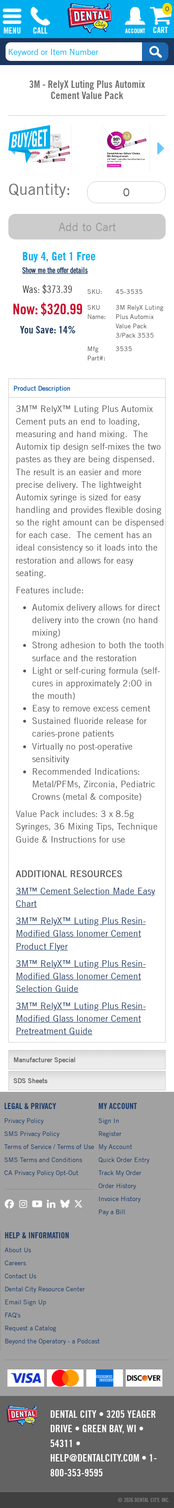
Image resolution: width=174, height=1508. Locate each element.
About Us (18, 1250)
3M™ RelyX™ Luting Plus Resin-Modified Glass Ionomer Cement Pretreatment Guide (81, 1018)
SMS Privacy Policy (31, 1133)
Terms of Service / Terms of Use (49, 1146)
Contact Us (20, 1276)
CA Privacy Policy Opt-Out (41, 1172)
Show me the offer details (55, 270)
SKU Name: (96, 311)
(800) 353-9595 (40, 22)
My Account (135, 22)
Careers (15, 1263)
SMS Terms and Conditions (43, 1159)
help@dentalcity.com (94, 1458)
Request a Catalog (30, 1328)
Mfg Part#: (96, 353)
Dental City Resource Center (45, 1289)
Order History (117, 1185)
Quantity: (39, 189)
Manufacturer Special (44, 1059)
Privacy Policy (24, 1120)
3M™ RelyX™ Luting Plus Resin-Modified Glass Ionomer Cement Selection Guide (81, 976)
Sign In (108, 1120)
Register (110, 1133)
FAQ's (12, 1315)
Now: (25, 309)
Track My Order (120, 1172)
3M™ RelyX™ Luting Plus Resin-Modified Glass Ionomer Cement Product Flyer (81, 933)
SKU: (94, 291)
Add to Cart (87, 226)
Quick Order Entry (123, 1159)
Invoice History (119, 1198)
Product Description (42, 388)
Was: (31, 290)
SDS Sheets (30, 1080)
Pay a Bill (111, 1212)
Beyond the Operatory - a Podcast (52, 1341)
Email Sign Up (25, 1302)
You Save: (38, 330)
